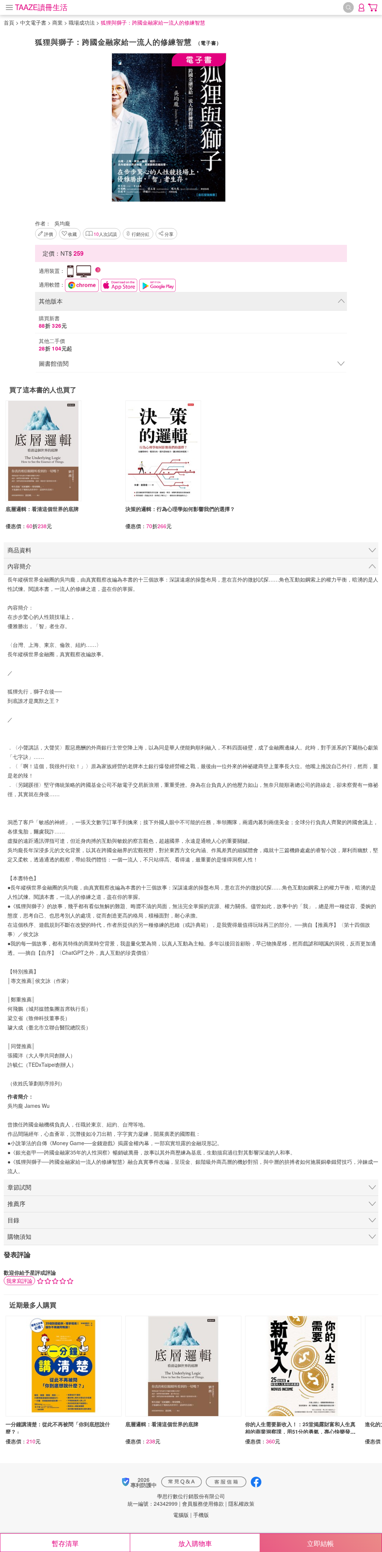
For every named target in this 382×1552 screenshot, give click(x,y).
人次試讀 (105, 234)
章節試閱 (19, 1187)
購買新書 (53, 321)
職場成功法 (82, 22)
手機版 (201, 1514)
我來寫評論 (19, 1280)
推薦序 (16, 1203)
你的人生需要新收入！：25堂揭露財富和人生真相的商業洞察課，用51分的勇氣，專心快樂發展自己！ (300, 1431)
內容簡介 (19, 566)
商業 (57, 22)
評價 (48, 234)
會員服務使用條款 (203, 1503)
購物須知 (19, 1236)
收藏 (72, 234)
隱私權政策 (241, 1503)
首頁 (9, 22)
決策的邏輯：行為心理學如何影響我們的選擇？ (180, 508)
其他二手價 (55, 344)
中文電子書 (33, 22)
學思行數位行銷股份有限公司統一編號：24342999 (176, 1499)
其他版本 (51, 301)
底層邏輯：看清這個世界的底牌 (42, 508)
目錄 (13, 1220)
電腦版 (181, 1514)
